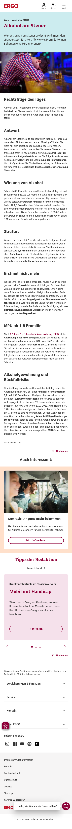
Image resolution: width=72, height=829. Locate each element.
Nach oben (62, 451)
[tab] (32, 647)
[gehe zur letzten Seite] (7, 646)
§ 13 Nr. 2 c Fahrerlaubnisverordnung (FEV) (34, 334)
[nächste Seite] (64, 646)
